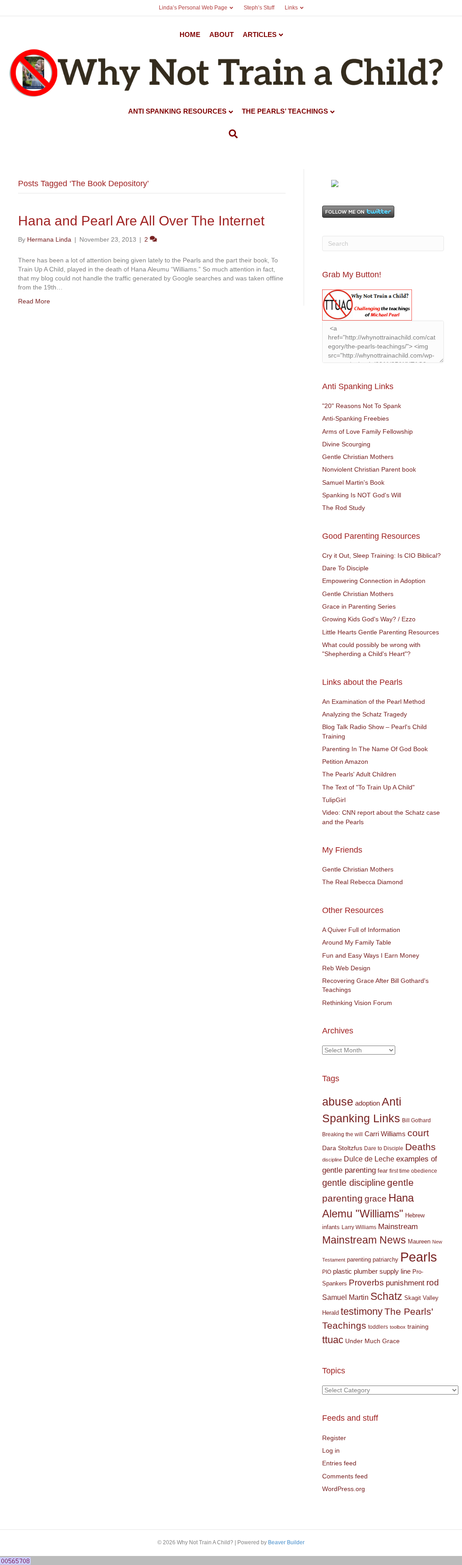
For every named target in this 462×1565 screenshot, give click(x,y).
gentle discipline (353, 1183)
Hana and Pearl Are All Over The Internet (141, 220)
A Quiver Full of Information (361, 929)
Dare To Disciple (345, 568)
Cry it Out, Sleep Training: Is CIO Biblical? (381, 555)
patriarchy (385, 1259)
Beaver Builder (286, 1542)
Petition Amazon (345, 761)
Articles (260, 34)
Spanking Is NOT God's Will (361, 495)
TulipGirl (334, 799)
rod (432, 1282)
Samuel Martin (345, 1297)
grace (376, 1198)
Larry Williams (359, 1227)
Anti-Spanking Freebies (355, 418)
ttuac (332, 1339)
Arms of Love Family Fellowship (367, 431)
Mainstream (398, 1226)
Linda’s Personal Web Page (193, 8)
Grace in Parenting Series (359, 606)
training (418, 1326)
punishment (405, 1283)
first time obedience (413, 1171)
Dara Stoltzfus (342, 1148)
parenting (359, 1259)
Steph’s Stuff (259, 8)
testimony (362, 1311)
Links (291, 8)
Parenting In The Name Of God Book (375, 749)
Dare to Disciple (383, 1148)
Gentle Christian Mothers (357, 456)
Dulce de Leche (369, 1159)
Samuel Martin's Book (353, 482)
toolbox (398, 1327)
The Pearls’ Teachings (285, 111)
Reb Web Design (346, 968)
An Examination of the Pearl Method (373, 701)
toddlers (378, 1327)
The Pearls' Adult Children (359, 774)
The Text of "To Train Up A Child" (368, 787)
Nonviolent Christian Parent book (369, 469)
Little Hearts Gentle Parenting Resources (380, 632)
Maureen (419, 1242)
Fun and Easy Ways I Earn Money (370, 955)
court (418, 1133)
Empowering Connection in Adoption (373, 580)
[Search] (231, 134)
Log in (331, 1450)
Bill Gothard (416, 1120)
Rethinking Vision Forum (357, 1002)
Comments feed (345, 1476)
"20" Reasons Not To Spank (361, 405)
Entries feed (339, 1463)
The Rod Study (343, 507)
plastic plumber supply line (372, 1271)
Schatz (386, 1296)
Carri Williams (385, 1134)
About (221, 34)
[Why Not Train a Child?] (334, 182)
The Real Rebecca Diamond (362, 882)
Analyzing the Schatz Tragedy (364, 714)
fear (383, 1170)
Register (334, 1437)
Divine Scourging (346, 444)
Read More (34, 301)
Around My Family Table (356, 942)
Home (190, 34)
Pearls (418, 1256)
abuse (337, 1102)
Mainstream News (364, 1240)
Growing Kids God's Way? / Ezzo (369, 619)
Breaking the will (342, 1134)
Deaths (420, 1147)
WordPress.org (343, 1488)
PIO (326, 1272)
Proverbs (366, 1282)
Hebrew (415, 1215)
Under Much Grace (372, 1341)
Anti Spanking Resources (177, 111)
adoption (367, 1103)
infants (331, 1227)
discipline (332, 1159)
